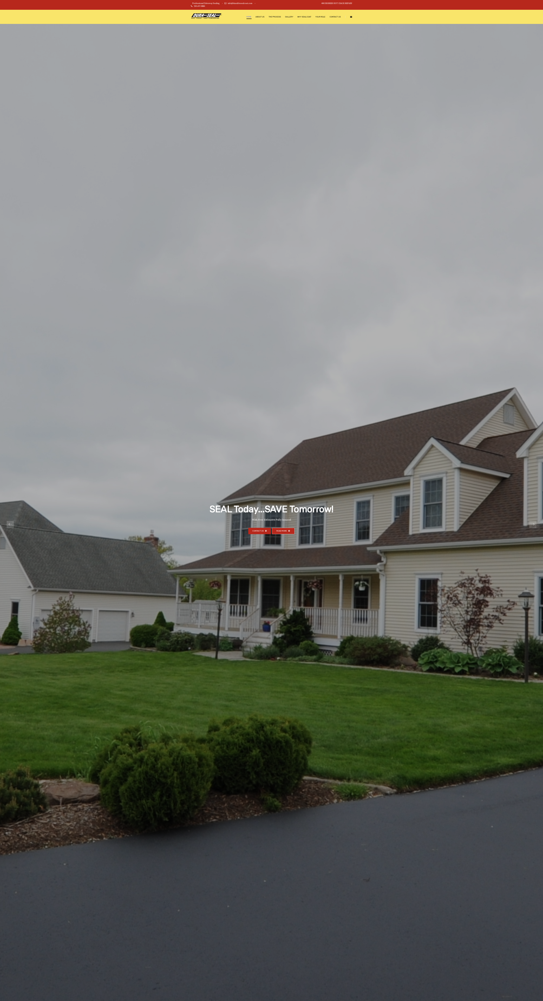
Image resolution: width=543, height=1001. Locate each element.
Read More (281, 531)
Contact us (258, 531)
